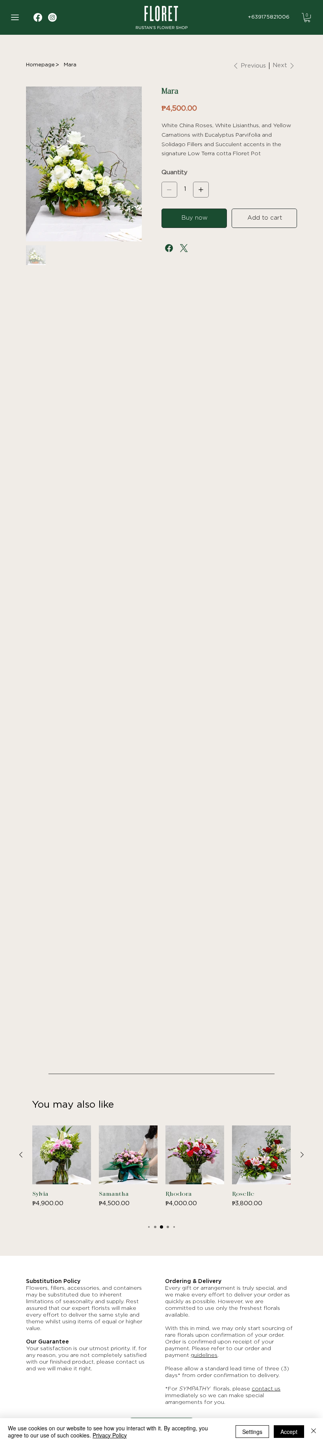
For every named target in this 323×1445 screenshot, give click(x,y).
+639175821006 (269, 17)
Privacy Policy (110, 1435)
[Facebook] (169, 248)
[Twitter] (184, 248)
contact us (266, 1389)
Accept (288, 1432)
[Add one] (201, 190)
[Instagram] (52, 17)
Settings (252, 1432)
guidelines (204, 1355)
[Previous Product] (21, 1154)
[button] (307, 17)
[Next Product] (302, 1154)
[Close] (313, 1431)
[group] (161, 1170)
